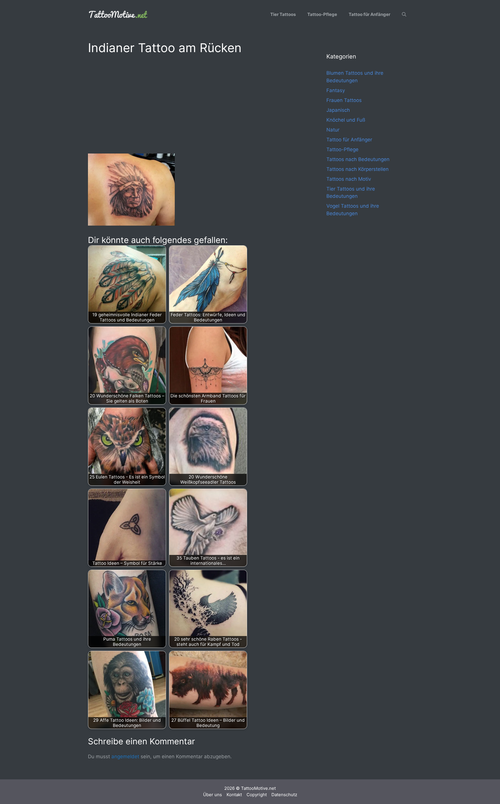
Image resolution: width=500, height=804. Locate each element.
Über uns (212, 794)
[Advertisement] (195, 103)
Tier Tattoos (283, 14)
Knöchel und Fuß (345, 120)
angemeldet (125, 756)
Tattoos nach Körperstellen (357, 169)
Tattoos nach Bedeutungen (357, 159)
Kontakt (234, 794)
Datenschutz (284, 794)
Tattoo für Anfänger (369, 14)
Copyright (257, 794)
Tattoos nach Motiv (348, 179)
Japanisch (338, 110)
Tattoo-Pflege (322, 14)
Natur (332, 130)
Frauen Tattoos (344, 100)
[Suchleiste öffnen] (404, 14)
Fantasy (335, 90)
